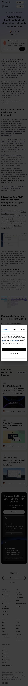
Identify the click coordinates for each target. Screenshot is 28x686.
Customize (13, 353)
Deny (14, 357)
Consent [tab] (5, 329)
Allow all (14, 349)
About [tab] (23, 329)
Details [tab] (14, 329)
